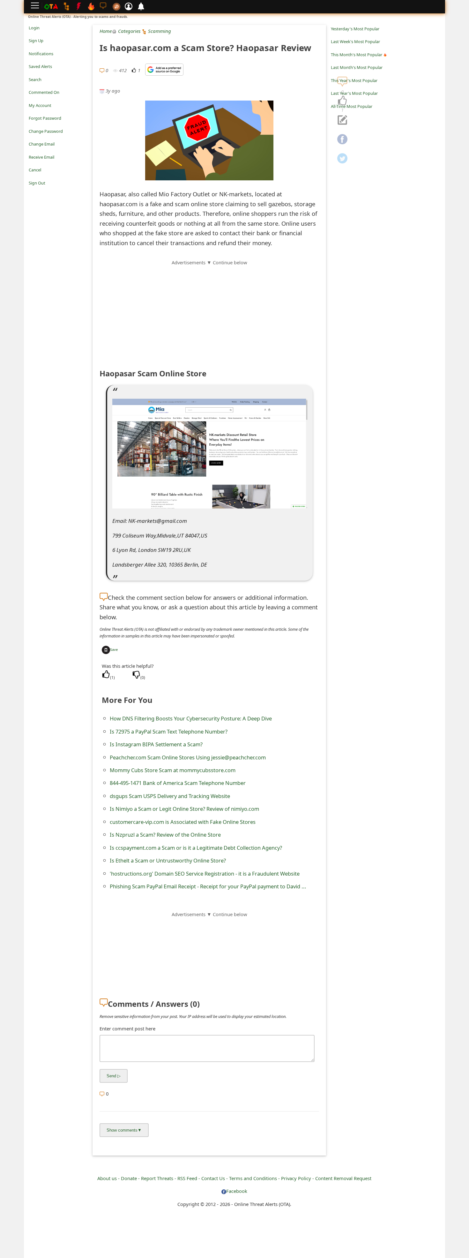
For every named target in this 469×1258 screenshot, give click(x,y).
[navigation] (342, 101)
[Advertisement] (209, 311)
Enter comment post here (127, 1028)
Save (114, 649)
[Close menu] (32, 192)
